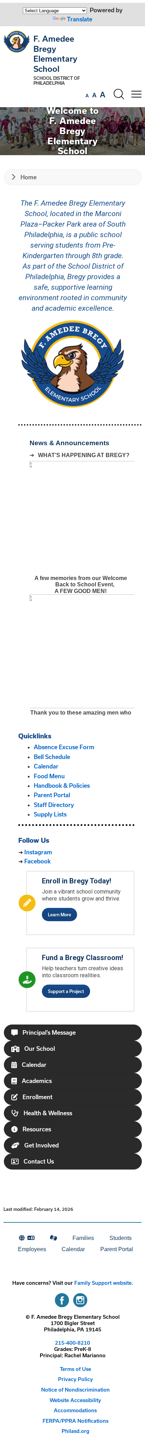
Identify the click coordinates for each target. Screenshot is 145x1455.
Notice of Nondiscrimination (75, 1390)
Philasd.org (75, 1431)
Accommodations (75, 1410)
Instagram (38, 852)
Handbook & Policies (62, 785)
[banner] (72, 66)
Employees (32, 1249)
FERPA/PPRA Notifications (75, 1421)
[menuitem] (27, 1238)
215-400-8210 (72, 1343)
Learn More (59, 914)
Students (120, 1238)
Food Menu (49, 776)
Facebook (37, 861)
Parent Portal (52, 795)
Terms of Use (75, 1369)
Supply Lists (50, 814)
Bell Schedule (52, 756)
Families (83, 1238)
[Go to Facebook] (62, 1298)
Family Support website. (103, 1283)
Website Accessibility (75, 1400)
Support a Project (66, 991)
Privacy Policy (75, 1379)
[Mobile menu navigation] (136, 94)
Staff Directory (54, 804)
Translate (79, 19)
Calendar (46, 766)
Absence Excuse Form (64, 747)
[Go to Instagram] (80, 1298)
